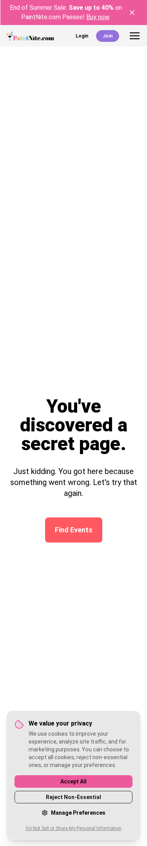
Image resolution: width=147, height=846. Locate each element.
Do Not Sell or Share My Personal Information (74, 828)
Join (108, 36)
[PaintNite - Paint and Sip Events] (30, 35)
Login (82, 36)
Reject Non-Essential (73, 797)
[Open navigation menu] (135, 36)
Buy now (97, 17)
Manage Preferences (78, 813)
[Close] (132, 12)
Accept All (73, 781)
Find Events (74, 530)
